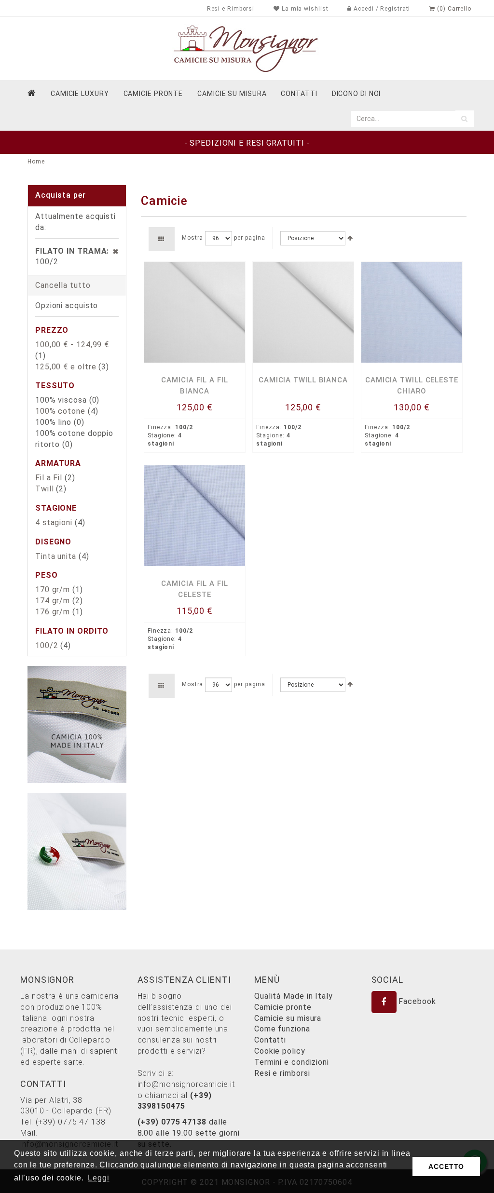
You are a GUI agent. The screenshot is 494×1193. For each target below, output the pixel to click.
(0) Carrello (453, 8)
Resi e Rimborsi (231, 8)
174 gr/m (52, 600)
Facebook (416, 1001)
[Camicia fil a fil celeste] (194, 515)
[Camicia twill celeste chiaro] (411, 312)
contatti (299, 93)
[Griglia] (161, 239)
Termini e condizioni (291, 1062)
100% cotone (60, 411)
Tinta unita (55, 556)
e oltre (65, 366)
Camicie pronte (153, 93)
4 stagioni (53, 522)
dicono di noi (356, 93)
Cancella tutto (63, 285)
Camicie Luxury (80, 93)
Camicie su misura (231, 93)
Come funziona (282, 1028)
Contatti (270, 1039)
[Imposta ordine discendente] (350, 238)
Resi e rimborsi (282, 1073)
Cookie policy (279, 1051)
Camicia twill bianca (303, 380)
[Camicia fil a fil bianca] (194, 312)
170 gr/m (52, 589)
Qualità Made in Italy (293, 996)
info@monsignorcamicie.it (186, 1084)
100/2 (46, 645)
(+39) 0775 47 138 (71, 1121)
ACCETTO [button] (446, 1166)
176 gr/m (52, 611)
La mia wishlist (304, 8)
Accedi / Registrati (381, 8)
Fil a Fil (48, 477)
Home (36, 161)
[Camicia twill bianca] (303, 312)
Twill (44, 488)
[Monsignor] (246, 48)
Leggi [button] (99, 1178)
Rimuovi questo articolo (111, 251)
